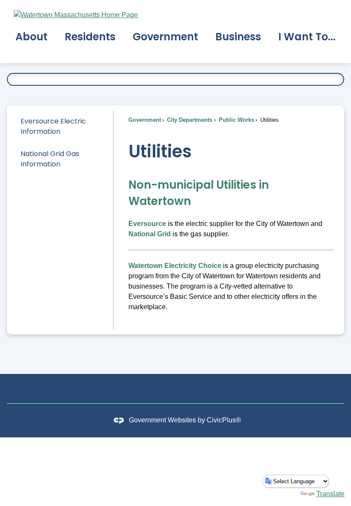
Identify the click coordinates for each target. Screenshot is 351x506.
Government (144, 120)
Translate (330, 493)
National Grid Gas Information (50, 159)
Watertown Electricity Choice (174, 265)
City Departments (188, 120)
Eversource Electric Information (53, 126)
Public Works (235, 120)
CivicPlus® (224, 420)
